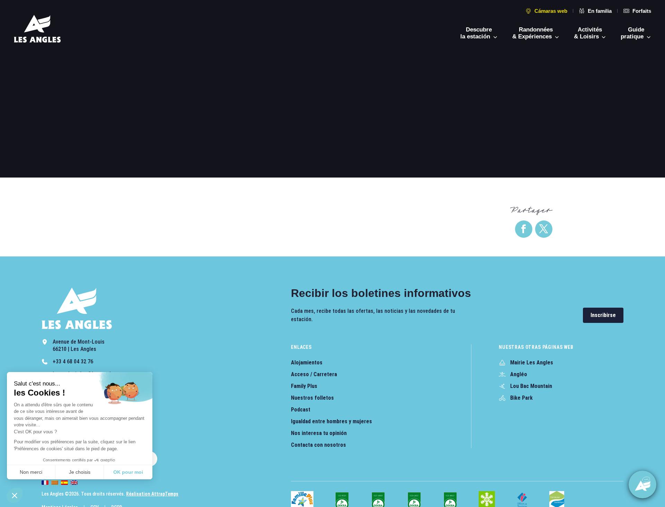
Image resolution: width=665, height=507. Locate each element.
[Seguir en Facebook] (523, 229)
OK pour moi (128, 472)
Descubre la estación (476, 33)
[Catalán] (54, 482)
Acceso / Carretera (314, 374)
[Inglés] (74, 482)
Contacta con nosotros (318, 445)
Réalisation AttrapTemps (152, 494)
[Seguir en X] (543, 229)
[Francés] (45, 482)
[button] (14, 495)
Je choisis (79, 472)
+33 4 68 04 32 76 (73, 361)
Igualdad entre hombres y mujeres (331, 421)
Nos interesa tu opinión (319, 433)
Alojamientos (306, 362)
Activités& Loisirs (588, 33)
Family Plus (304, 386)
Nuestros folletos (312, 398)
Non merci (31, 472)
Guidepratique (633, 33)
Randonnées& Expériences (532, 33)
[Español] (64, 482)
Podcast (300, 409)
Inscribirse (603, 315)
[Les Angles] (37, 29)
